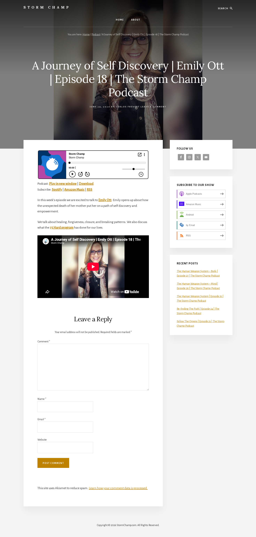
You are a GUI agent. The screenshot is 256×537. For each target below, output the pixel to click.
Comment (43, 341)
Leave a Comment (153, 107)
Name (41, 399)
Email (41, 419)
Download (86, 183)
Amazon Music (74, 189)
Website (42, 439)
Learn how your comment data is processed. (118, 488)
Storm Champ (47, 7)
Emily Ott (104, 200)
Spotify (57, 189)
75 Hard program (61, 227)
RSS (89, 189)
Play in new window (63, 183)
